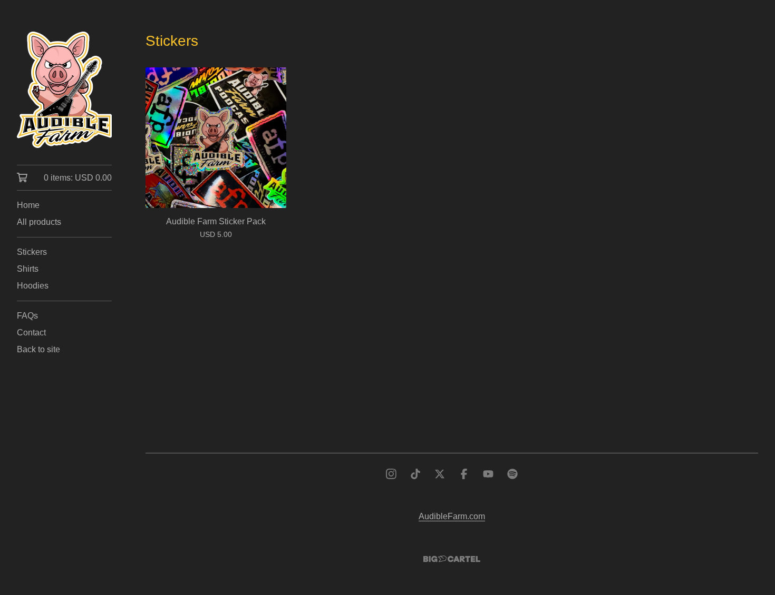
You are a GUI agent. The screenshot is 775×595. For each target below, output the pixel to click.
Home (28, 205)
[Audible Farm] (64, 90)
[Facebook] (464, 474)
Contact (31, 332)
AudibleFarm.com (452, 516)
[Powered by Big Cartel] (451, 559)
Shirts (27, 268)
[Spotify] (512, 474)
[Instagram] (391, 474)
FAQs (27, 315)
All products (39, 221)
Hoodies (33, 285)
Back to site (38, 349)
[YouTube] (488, 474)
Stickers (32, 251)
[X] (440, 474)
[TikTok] (415, 474)
